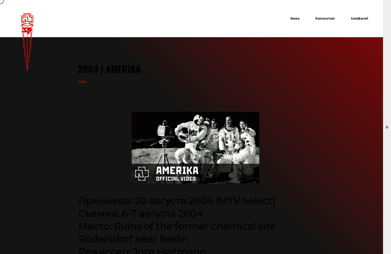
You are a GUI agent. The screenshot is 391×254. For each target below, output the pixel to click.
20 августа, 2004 (94, 57)
